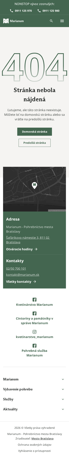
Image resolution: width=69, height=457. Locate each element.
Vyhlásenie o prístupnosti (34, 451)
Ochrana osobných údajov (34, 444)
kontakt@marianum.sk (22, 275)
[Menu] (62, 21)
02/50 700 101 (16, 268)
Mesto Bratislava (42, 438)
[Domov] (13, 21)
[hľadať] (51, 21)
